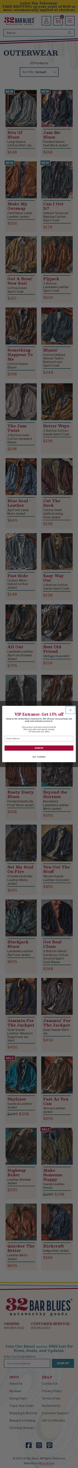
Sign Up (39, 748)
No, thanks (39, 757)
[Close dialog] (70, 710)
